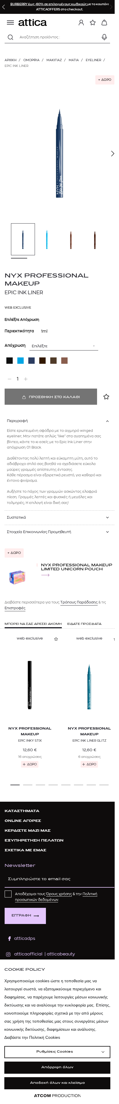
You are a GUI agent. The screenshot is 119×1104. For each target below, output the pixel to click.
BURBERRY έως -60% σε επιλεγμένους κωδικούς (48, 4)
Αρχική (10, 60)
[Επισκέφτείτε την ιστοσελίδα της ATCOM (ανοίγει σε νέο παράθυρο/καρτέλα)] (57, 1096)
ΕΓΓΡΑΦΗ (21, 915)
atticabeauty (59, 954)
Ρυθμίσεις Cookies (54, 1052)
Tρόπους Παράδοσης (79, 602)
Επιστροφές (15, 608)
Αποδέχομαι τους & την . (56, 896)
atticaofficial (28, 954)
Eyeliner (93, 60)
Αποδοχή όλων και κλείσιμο (57, 1083)
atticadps (24, 938)
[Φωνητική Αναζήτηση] (104, 37)
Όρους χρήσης (59, 894)
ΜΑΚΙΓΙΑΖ (54, 60)
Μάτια (74, 60)
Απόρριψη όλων (57, 1067)
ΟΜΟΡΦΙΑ (31, 60)
